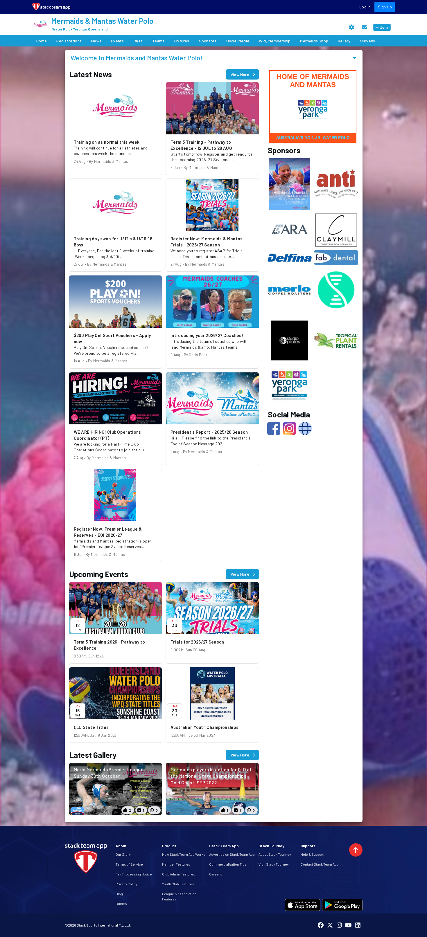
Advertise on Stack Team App (232, 854)
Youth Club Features (178, 884)
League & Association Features (179, 896)
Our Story (123, 854)
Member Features (176, 864)
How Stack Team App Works (183, 854)
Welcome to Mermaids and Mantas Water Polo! (137, 58)
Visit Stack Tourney (274, 864)
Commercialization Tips (228, 864)
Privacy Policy (126, 884)
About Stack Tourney (275, 854)
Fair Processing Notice (134, 874)
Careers (215, 874)
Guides (121, 904)
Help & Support (312, 854)
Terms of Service (129, 864)
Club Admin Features (178, 874)
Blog (119, 894)
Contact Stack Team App (320, 864)
